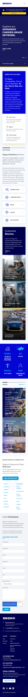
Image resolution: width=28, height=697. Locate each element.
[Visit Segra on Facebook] (4, 688)
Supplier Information (14, 643)
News (4, 638)
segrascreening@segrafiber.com (14, 667)
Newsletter (5, 641)
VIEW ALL (21, 384)
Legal (11, 641)
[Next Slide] (26, 58)
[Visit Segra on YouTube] (10, 688)
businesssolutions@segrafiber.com (13, 631)
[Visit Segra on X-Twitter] (7, 688)
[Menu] (25, 3)
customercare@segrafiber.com (12, 660)
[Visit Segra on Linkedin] (13, 688)
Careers (4, 643)
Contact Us (12, 638)
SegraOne (12, 648)
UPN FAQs (12, 651)
